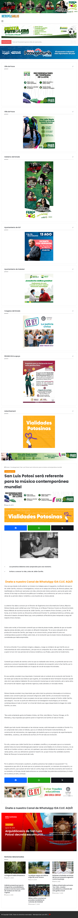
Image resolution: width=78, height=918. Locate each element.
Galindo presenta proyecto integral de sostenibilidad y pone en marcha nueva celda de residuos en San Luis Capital (14, 889)
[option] (39, 832)
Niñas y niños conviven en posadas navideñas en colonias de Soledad (37, 900)
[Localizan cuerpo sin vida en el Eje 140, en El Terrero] (39, 868)
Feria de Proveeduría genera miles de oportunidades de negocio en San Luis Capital (37, 42)
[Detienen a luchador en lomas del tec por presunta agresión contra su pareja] (63, 868)
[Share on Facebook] (15, 528)
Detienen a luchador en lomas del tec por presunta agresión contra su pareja (62, 877)
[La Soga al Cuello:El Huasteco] (15, 868)
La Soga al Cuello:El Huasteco (14, 875)
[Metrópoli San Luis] (10, 16)
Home (7, 467)
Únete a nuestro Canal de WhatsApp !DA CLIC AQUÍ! (39, 581)
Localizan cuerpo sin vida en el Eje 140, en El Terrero (38, 876)
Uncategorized (14, 467)
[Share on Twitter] (62, 528)
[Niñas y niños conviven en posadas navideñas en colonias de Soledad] (39, 890)
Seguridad (9, 824)
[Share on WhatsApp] (39, 528)
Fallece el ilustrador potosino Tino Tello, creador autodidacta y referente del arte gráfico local (62, 888)
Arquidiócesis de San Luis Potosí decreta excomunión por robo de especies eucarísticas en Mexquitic (25, 832)
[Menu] (2, 21)
